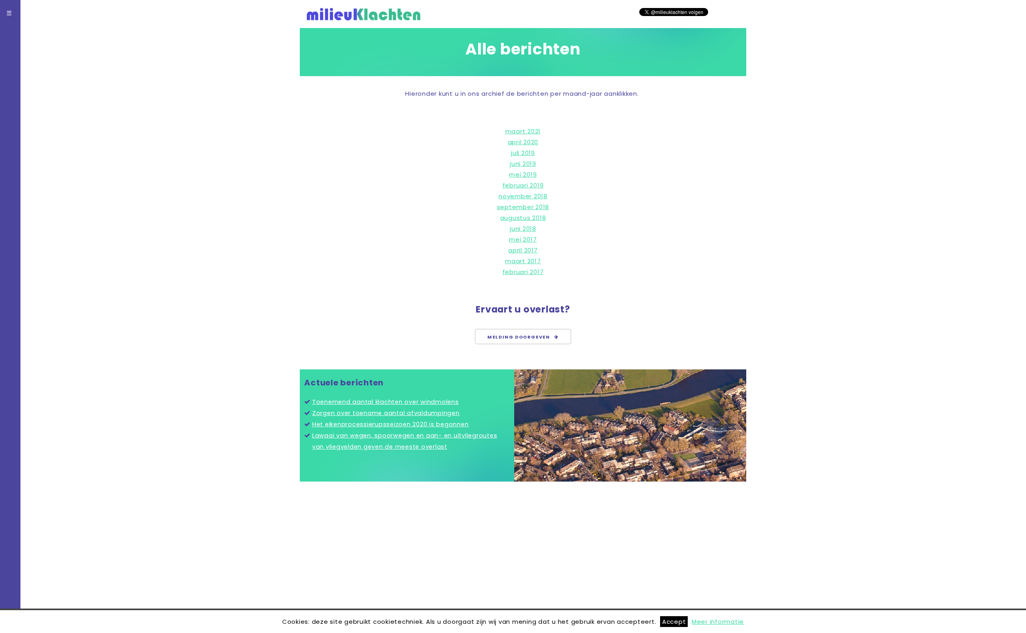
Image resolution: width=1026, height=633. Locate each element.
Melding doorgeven (520, 337)
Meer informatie (718, 621)
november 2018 (523, 196)
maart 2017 (523, 261)
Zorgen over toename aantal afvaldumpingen (386, 413)
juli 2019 (523, 153)
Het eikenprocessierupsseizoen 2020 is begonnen (390, 424)
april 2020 (523, 142)
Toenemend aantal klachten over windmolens (385, 402)
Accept (674, 621)
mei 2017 (523, 239)
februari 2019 (523, 185)
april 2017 (523, 250)
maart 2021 (523, 131)
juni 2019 (523, 163)
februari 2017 (523, 272)
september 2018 (523, 207)
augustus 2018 (523, 218)
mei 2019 (523, 174)
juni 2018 (523, 228)
